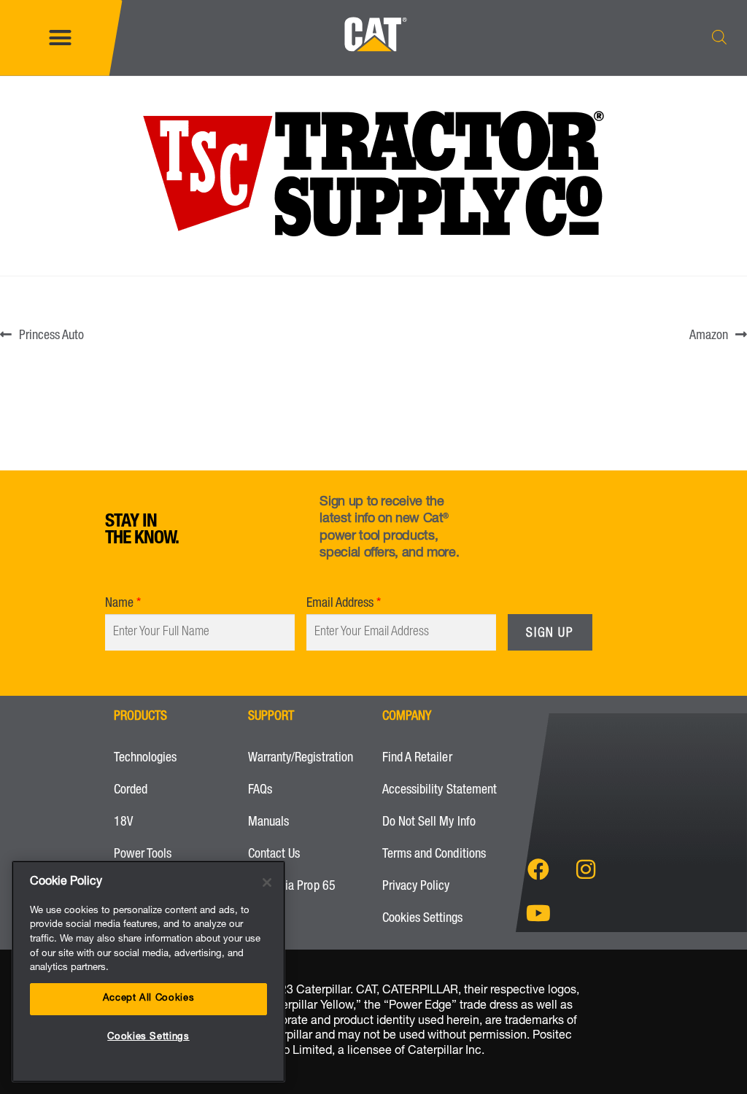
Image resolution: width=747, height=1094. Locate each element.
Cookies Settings (422, 919)
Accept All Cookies (149, 999)
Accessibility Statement (439, 790)
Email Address (340, 603)
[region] (148, 971)
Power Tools (142, 854)
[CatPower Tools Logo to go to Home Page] (373, 65)
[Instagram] (586, 869)
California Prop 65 (292, 886)
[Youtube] (538, 913)
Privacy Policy (416, 886)
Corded (130, 790)
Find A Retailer (417, 758)
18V (123, 822)
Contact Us (274, 854)
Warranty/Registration (300, 758)
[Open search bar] (719, 37)
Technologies (145, 758)
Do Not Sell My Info (429, 822)
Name (119, 603)
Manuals (268, 822)
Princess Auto (51, 334)
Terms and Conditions (434, 854)
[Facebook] (538, 869)
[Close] (267, 882)
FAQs (260, 790)
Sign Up (549, 633)
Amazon (708, 334)
